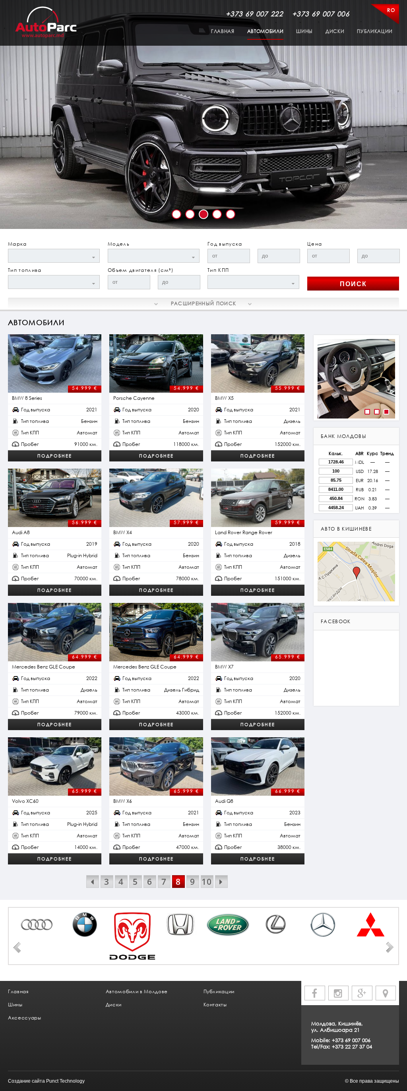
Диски (335, 31)
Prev (17, 947)
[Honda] (180, 924)
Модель (119, 244)
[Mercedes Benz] (323, 924)
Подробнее (54, 455)
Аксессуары (24, 1018)
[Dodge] (132, 936)
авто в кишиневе (346, 529)
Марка (17, 244)
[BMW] (85, 924)
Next (390, 947)
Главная (223, 31)
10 (207, 881)
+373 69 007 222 (254, 14)
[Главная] (46, 22)
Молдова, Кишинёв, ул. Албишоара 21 (337, 1026)
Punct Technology (65, 1081)
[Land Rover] (228, 924)
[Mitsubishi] (371, 924)
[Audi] (37, 924)
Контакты (215, 1005)
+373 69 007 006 (320, 14)
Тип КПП (218, 270)
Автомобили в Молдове (137, 991)
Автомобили (265, 31)
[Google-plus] (362, 993)
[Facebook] (314, 993)
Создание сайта (26, 1081)
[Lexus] (275, 924)
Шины (304, 31)
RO (391, 10)
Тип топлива (25, 270)
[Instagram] (338, 993)
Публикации (375, 31)
